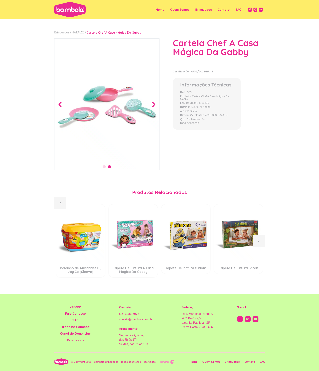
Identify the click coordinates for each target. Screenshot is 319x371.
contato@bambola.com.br (136, 319)
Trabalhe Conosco (75, 327)
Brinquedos (203, 9)
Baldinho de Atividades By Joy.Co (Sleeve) (80, 270)
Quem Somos (179, 9)
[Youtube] (261, 10)
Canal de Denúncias (75, 333)
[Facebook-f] (250, 10)
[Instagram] (255, 10)
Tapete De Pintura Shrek (238, 268)
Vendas (75, 307)
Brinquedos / (62, 32)
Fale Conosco (75, 313)
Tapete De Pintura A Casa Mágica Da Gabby (133, 270)
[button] (60, 104)
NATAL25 (78, 32)
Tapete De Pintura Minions (186, 268)
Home (160, 9)
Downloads (75, 340)
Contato (224, 9)
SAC (238, 9)
